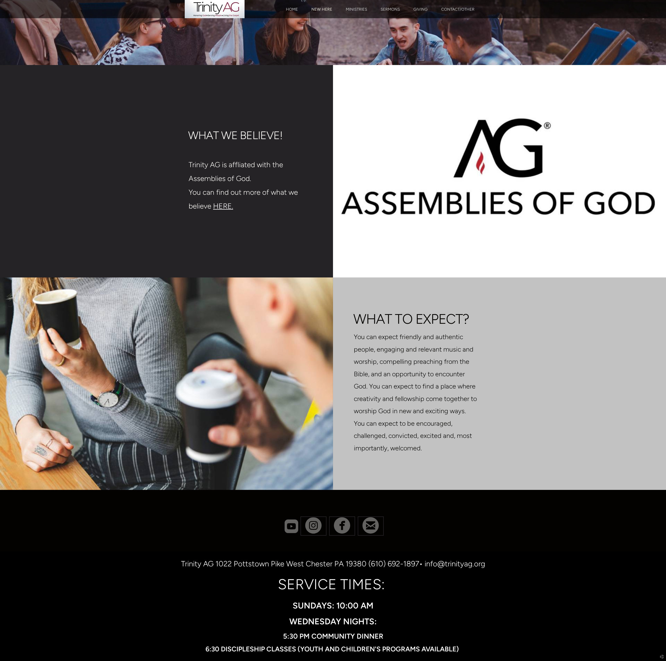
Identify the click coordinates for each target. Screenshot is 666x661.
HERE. (223, 206)
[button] (313, 526)
